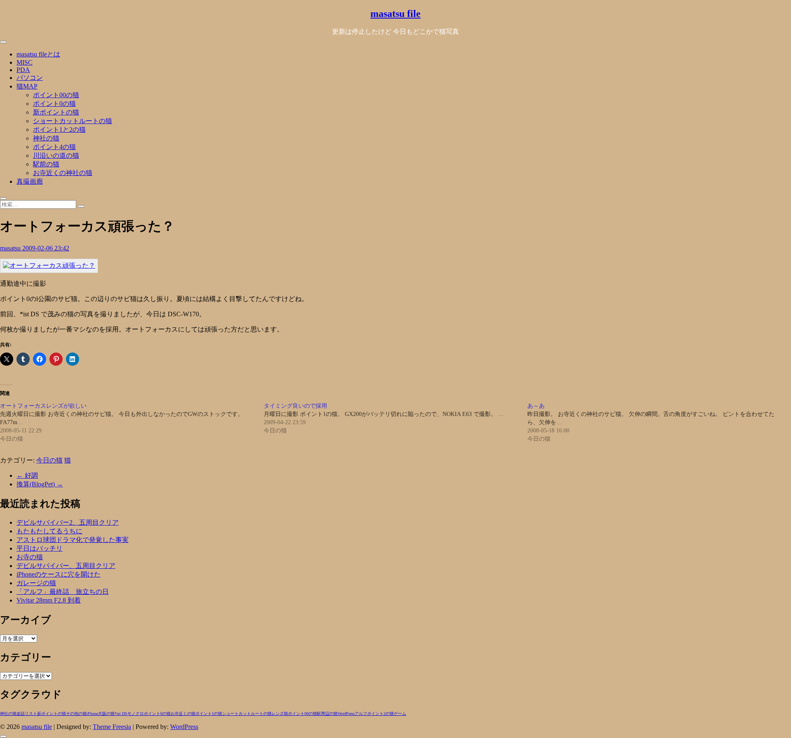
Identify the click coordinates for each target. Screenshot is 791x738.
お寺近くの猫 (183, 713)
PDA (23, 69)
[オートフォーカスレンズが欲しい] (132, 422)
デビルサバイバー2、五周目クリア (67, 522)
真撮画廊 (29, 181)
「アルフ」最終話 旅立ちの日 (62, 591)
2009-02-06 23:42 (45, 248)
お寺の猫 (29, 557)
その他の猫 (76, 713)
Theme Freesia (112, 726)
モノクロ (135, 713)
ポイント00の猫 (56, 94)
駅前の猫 (46, 164)
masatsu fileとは (38, 54)
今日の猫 (49, 460)
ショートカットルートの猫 (72, 120)
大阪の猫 (106, 713)
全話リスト (26, 713)
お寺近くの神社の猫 (62, 172)
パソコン (29, 77)
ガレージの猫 (36, 582)
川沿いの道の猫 (56, 155)
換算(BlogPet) (39, 484)
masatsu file (395, 13)
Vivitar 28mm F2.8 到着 (48, 600)
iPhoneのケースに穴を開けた (58, 574)
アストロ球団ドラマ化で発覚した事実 (72, 539)
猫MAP (26, 86)
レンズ (277, 713)
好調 (27, 475)
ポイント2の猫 (380, 713)
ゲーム (400, 713)
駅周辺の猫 (327, 713)
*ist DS (121, 713)
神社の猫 (46, 138)
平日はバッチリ (39, 548)
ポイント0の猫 (54, 103)
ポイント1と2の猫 (59, 129)
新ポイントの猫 (56, 112)
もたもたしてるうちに (49, 531)
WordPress (346, 713)
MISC (24, 62)
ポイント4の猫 (54, 146)
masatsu (11, 248)
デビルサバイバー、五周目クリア (65, 565)
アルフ (361, 713)
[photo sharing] (49, 265)
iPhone (92, 713)
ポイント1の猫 (208, 713)
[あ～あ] (659, 422)
